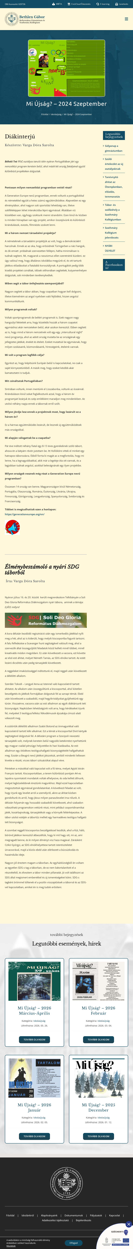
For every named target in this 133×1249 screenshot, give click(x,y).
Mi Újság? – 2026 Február (98, 979)
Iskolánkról (28, 1215)
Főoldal (10, 1215)
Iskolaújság (34, 984)
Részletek (11, 1245)
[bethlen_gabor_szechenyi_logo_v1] (112, 1222)
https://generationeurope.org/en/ (24, 514)
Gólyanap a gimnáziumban (113, 148)
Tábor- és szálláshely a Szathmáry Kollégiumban (113, 212)
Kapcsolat (114, 1215)
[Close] (129, 1224)
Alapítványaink (49, 1215)
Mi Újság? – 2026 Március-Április (34, 979)
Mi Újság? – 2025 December (98, 1075)
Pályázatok (96, 1215)
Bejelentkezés (83, 1220)
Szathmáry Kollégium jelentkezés (111, 232)
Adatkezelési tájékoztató (55, 1220)
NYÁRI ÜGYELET (110, 248)
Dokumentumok (74, 1215)
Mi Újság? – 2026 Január (34, 1075)
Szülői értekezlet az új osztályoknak (114, 163)
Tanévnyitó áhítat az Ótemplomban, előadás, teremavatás (114, 186)
